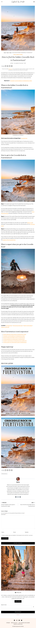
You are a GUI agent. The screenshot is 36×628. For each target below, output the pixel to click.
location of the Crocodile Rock (9, 239)
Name (3, 532)
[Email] (22, 620)
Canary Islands (19, 54)
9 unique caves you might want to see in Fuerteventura (14, 342)
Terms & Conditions (18, 624)
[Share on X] (7, 66)
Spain (15, 54)
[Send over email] (11, 66)
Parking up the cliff (5, 327)
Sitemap (8, 622)
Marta (12, 63)
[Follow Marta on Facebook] (16, 497)
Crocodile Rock (24, 138)
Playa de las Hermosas (18, 325)
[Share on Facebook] (5, 66)
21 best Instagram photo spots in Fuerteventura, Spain (14, 334)
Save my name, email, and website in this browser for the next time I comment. (17, 535)
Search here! (4, 604)
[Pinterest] (19, 620)
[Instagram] (17, 620)
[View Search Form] (2, 1)
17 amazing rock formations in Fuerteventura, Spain (21, 80)
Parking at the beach (27, 325)
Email (14, 532)
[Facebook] (14, 620)
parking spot (30, 222)
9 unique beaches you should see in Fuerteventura (14, 339)
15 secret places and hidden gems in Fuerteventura (14, 337)
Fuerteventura (4, 473)
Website (26, 532)
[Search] (33, 607)
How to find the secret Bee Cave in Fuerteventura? (27, 504)
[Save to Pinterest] (9, 66)
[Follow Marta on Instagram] (18, 497)
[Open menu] (34, 1)
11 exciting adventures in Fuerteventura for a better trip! (15, 340)
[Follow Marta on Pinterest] (20, 497)
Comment (3, 514)
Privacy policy (14, 622)
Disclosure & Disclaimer (24, 622)
